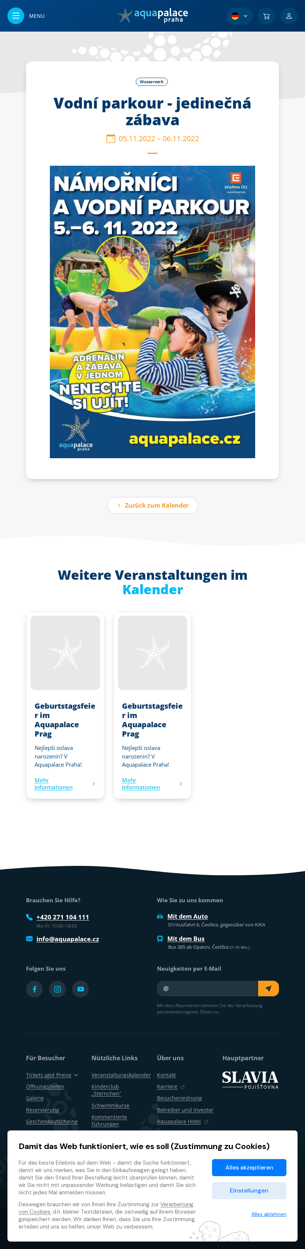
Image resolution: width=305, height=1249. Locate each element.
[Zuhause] (152, 15)
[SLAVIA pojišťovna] (250, 1079)
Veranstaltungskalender (121, 1074)
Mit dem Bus (186, 939)
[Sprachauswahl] (240, 16)
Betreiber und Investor (185, 1109)
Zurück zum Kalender (157, 505)
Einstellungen (249, 1190)
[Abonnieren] (268, 988)
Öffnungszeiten (45, 1086)
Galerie (35, 1097)
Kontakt (166, 1074)
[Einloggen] (289, 16)
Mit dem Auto (187, 916)
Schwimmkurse (110, 1105)
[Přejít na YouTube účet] (80, 989)
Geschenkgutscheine (52, 1121)
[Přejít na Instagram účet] (57, 989)
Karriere (167, 1086)
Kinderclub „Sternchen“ (106, 1090)
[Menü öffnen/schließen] (26, 15)
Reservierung (42, 1109)
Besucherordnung (179, 1097)
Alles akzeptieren (249, 1167)
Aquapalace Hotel (179, 1121)
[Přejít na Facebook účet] (34, 989)
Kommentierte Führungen (109, 1120)
